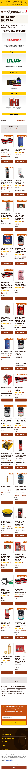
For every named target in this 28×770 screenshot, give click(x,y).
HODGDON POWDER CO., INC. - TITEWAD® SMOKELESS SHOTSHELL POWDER (20, 355)
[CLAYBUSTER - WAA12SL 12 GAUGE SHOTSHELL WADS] (21, 275)
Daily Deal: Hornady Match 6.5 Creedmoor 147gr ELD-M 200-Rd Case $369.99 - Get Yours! (14, 7)
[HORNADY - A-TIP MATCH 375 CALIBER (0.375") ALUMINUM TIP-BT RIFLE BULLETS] (21, 649)
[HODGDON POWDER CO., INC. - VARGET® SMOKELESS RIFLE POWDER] (21, 240)
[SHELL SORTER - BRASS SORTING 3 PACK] (7, 513)
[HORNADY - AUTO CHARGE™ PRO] (7, 614)
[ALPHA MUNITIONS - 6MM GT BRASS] (7, 649)
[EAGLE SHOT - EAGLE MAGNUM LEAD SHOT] (21, 173)
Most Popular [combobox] (21, 120)
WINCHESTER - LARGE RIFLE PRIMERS (19, 389)
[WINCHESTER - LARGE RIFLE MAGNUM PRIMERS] (21, 581)
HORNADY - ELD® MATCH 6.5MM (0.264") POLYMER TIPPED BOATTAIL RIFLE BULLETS (20, 320)
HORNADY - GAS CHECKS (6, 388)
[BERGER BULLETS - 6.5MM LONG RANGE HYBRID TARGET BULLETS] (7, 446)
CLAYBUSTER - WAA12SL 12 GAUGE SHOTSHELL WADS (20, 284)
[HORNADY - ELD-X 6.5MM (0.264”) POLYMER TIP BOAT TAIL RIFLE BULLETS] (21, 547)
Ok (14, 767)
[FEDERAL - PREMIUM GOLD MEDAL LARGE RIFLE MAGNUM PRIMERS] (21, 206)
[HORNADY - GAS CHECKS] (7, 380)
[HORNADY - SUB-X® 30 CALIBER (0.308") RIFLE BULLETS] (21, 513)
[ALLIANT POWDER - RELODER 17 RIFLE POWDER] (7, 173)
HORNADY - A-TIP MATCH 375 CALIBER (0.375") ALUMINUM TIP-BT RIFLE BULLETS (20, 659)
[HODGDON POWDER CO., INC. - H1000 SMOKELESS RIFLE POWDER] (21, 411)
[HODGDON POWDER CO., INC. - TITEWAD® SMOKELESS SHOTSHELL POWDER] (21, 344)
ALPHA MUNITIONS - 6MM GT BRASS (7, 657)
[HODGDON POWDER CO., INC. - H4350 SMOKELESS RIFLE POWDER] (7, 411)
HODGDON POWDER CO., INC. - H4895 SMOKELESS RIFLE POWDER (20, 624)
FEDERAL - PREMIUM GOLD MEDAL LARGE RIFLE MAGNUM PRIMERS (19, 216)
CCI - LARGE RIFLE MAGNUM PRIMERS (6, 352)
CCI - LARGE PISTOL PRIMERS (7, 248)
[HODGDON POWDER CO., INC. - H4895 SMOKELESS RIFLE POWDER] (21, 614)
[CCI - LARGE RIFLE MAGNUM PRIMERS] (7, 344)
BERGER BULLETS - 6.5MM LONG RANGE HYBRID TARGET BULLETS (7, 456)
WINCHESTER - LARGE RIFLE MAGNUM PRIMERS (20, 590)
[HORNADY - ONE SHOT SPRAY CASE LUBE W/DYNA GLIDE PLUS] (21, 446)
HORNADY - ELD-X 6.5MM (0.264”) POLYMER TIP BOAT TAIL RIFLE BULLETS (20, 557)
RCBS (2, 695)
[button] (2, 12)
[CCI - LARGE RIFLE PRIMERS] (21, 141)
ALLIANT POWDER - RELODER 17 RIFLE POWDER (7, 182)
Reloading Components (13, 688)
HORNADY (10, 693)
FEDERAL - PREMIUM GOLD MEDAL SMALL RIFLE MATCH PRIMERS (5, 557)
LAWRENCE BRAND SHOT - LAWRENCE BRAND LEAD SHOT (6, 215)
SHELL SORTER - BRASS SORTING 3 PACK (6, 522)
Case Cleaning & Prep (10, 689)
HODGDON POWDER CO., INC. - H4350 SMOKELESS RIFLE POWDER (7, 421)
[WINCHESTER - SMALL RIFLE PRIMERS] (7, 141)
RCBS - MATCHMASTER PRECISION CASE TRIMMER (6, 591)
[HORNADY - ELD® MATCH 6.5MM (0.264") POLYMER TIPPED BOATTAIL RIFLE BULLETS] (21, 309)
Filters (5, 120)
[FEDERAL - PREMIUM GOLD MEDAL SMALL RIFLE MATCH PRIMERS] (7, 547)
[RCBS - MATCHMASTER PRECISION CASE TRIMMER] (7, 581)
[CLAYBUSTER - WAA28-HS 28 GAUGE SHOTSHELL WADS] (7, 309)
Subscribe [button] (14, 723)
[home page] (14, 12)
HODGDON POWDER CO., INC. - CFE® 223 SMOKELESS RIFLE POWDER (21, 489)
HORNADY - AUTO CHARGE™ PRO (6, 622)
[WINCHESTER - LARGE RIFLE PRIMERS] (21, 380)
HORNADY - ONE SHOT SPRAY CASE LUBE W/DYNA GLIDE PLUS (20, 456)
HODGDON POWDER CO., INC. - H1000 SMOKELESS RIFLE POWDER (20, 421)
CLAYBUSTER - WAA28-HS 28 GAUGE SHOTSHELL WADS (7, 319)
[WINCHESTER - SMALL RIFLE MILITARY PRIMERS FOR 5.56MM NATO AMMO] (7, 275)
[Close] (26, 752)
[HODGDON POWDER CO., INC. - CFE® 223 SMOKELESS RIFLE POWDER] (21, 479)
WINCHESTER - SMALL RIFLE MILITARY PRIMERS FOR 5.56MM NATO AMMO (7, 285)
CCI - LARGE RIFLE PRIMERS (20, 149)
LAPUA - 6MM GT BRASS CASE (6, 487)
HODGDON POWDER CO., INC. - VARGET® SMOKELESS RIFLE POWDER (21, 250)
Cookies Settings (14, 764)
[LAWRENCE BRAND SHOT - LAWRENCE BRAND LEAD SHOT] (7, 206)
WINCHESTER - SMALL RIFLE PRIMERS (5, 150)
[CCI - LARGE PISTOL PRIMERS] (7, 240)
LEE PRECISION (18, 693)
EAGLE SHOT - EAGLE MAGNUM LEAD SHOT (19, 182)
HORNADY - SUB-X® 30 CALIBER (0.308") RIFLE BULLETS (20, 523)
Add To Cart (7, 161)
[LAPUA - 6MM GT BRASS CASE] (7, 479)
